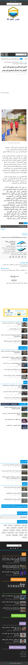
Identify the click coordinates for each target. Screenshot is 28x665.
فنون (16, 532)
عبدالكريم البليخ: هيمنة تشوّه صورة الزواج (12, 341)
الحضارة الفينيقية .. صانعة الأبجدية (13, 425)
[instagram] (13, 1)
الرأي (26, 527)
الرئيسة (25, 62)
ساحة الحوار (24, 530)
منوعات (20, 535)
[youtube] (11, 1)
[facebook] (17, 1)
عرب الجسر (23, 651)
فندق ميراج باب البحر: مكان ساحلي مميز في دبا (11, 470)
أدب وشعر (10, 525)
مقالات (25, 535)
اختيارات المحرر (17, 525)
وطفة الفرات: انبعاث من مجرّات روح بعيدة (12, 375)
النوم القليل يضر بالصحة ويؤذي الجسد (12, 419)
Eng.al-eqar (23, 656)
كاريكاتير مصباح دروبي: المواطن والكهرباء (12, 499)
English (25, 537)
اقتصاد (5, 525)
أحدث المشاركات (5, 404)
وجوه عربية (8, 535)
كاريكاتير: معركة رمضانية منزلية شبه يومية (12, 487)
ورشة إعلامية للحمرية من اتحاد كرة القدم (15, 59)
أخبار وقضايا (24, 525)
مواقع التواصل (14, 404)
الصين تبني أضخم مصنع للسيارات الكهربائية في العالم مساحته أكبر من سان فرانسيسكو (10, 560)
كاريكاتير (3, 532)
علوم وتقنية (21, 532)
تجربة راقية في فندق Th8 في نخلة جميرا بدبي (12, 464)
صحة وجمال (5, 530)
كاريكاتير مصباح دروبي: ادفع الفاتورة (13, 493)
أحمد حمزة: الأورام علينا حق (15, 328)
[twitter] (15, 1)
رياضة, (17, 74)
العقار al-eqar (23, 654)
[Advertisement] (14, 38)
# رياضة (21, 223)
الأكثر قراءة (23, 404)
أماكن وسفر (20, 527)
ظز (26, 532)
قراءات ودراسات (10, 532)
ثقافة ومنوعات (14, 527)
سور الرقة (18, 530)
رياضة (26, 58)
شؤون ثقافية (12, 530)
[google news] (15, 312)
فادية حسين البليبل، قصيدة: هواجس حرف (12, 369)
